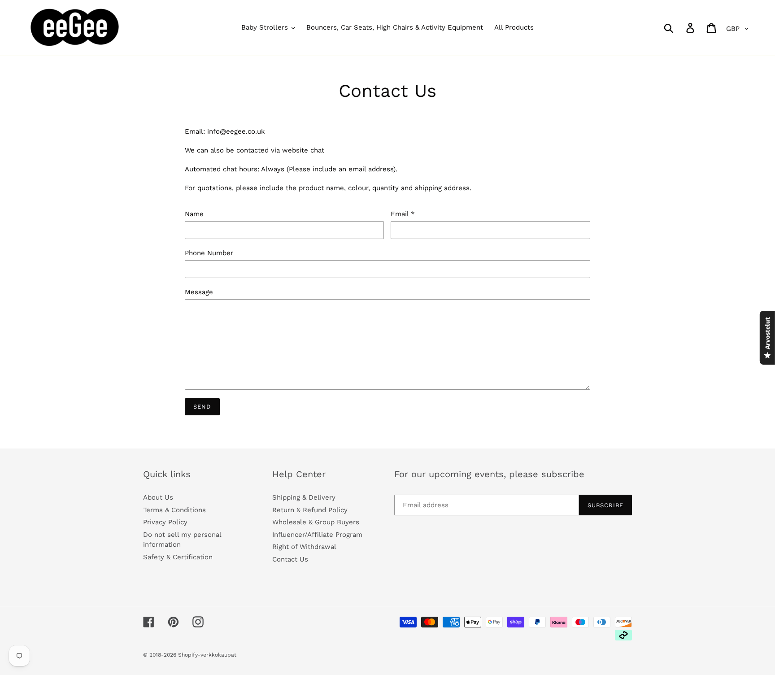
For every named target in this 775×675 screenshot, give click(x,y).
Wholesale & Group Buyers (315, 522)
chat (317, 150)
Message (199, 292)
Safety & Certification (178, 557)
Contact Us (290, 559)
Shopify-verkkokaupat (207, 655)
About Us (158, 497)
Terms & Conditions (174, 510)
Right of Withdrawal (304, 547)
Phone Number (209, 253)
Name (194, 214)
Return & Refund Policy (310, 510)
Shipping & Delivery (303, 497)
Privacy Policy (165, 522)
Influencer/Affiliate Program (317, 535)
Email (403, 214)
